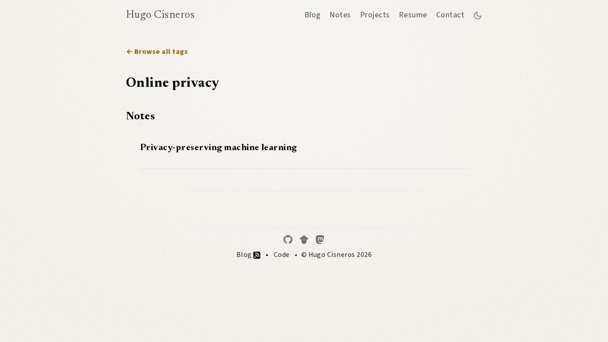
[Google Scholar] (304, 239)
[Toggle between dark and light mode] (477, 15)
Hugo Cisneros (160, 15)
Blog (312, 14)
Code (282, 255)
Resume (413, 14)
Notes (340, 14)
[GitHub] (288, 239)
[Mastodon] (320, 239)
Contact (450, 14)
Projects (375, 14)
